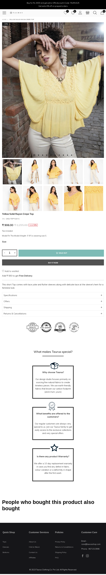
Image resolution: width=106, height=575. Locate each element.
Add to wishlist (11, 271)
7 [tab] (59, 155)
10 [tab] (71, 155)
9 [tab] (67, 155)
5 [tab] (51, 155)
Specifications (10, 295)
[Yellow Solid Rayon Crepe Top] (53, 90)
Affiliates (32, 558)
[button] (4, 253)
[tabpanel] (53, 90)
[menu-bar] (5, 13)
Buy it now (53, 263)
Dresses (6, 547)
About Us (32, 542)
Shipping (8, 307)
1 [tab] (34, 155)
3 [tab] (42, 155)
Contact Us (33, 552)
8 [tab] (63, 155)
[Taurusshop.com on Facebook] (83, 556)
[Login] (80, 12)
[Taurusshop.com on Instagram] (87, 556)
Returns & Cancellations (15, 313)
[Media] (99, 153)
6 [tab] (55, 155)
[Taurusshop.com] (16, 13)
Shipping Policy (60, 552)
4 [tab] (46, 155)
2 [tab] (38, 155)
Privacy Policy (60, 542)
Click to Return (34, 547)
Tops (4, 542)
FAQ (57, 558)
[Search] (95, 12)
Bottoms (6, 552)
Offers (7, 301)
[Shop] (87, 12)
